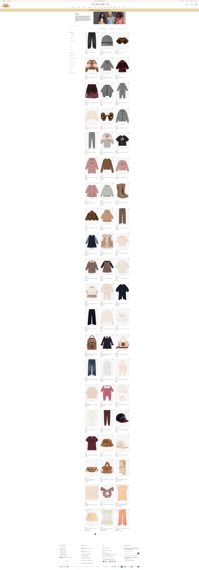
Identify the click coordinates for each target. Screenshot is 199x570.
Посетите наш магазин (105, 547)
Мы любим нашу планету (129, 560)
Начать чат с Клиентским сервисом (86, 548)
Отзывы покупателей (63, 553)
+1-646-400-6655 (86, 556)
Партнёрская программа (106, 553)
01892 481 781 (90, 560)
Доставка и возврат (63, 550)
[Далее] (103, 534)
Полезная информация (63, 554)
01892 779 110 (89, 554)
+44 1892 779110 (89, 558)
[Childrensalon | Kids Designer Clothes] (6, 5)
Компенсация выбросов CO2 (66, 557)
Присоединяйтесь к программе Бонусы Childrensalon (131, 558)
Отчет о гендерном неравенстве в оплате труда (109, 554)
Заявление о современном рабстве (108, 556)
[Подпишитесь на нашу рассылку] (138, 553)
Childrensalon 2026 (78, 566)
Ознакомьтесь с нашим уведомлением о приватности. (131, 555)
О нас (103, 549)
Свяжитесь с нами (62, 547)
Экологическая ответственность (107, 550)
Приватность (98, 566)
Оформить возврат (63, 549)
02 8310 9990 (87, 555)
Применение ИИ (105, 566)
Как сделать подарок (63, 556)
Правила (92, 566)
